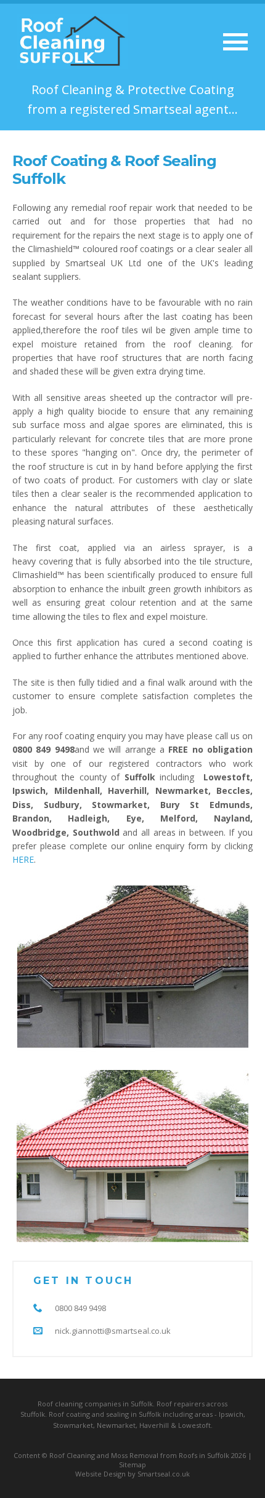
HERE (23, 859)
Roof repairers (181, 1403)
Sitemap (132, 1464)
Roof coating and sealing (89, 1414)
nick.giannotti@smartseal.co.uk (113, 1330)
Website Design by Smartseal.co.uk (132, 1473)
